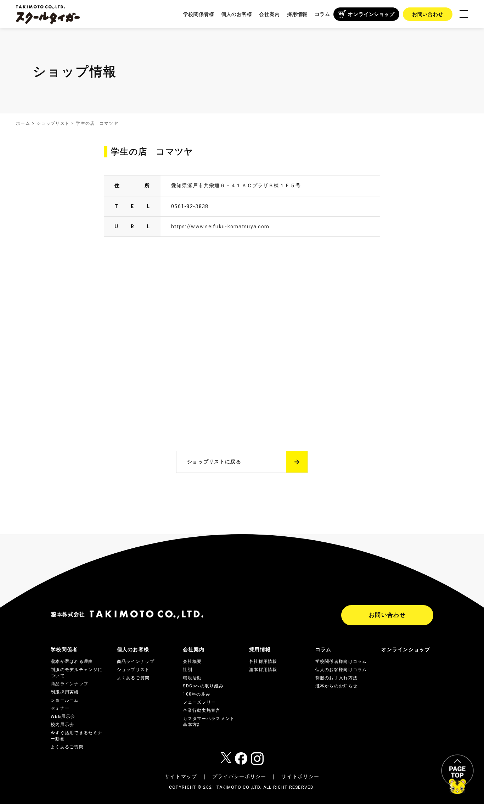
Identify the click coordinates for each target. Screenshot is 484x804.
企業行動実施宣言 (201, 710)
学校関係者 (64, 649)
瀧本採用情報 (263, 669)
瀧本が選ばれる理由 (72, 661)
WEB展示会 (63, 716)
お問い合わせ (427, 14)
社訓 (187, 669)
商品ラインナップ (69, 683)
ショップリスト (52, 123)
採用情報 (297, 14)
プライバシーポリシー (239, 776)
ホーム (23, 123)
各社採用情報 (263, 661)
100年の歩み (196, 694)
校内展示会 (62, 724)
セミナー (60, 708)
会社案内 (269, 14)
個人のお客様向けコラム (341, 669)
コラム (322, 14)
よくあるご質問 (67, 746)
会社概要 (192, 661)
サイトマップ (181, 776)
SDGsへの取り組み (203, 685)
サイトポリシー (300, 776)
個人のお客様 (236, 14)
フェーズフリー (199, 702)
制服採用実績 (65, 691)
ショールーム (65, 700)
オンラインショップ (371, 14)
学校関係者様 (198, 14)
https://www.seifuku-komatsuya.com (220, 226)
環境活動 (192, 677)
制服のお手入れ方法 (336, 677)
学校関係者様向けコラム (341, 661)
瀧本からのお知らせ (336, 685)
